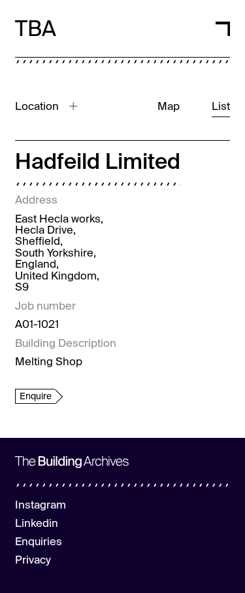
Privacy (33, 560)
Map (168, 107)
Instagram (40, 505)
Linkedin (36, 524)
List (221, 107)
